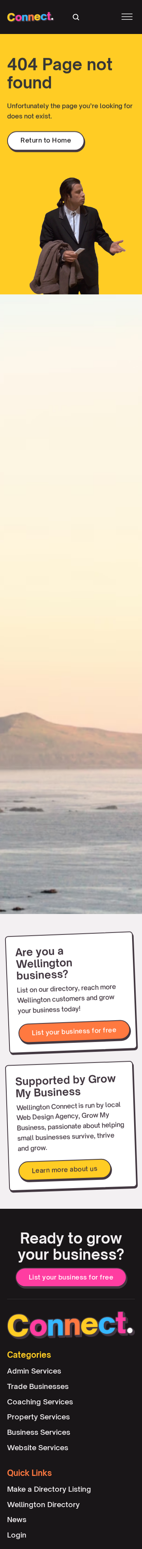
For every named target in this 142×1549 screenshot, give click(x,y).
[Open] (127, 17)
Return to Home (46, 140)
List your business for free (74, 1031)
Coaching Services (40, 1401)
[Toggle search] (76, 17)
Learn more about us (64, 1170)
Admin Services (34, 1370)
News (16, 1519)
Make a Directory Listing (49, 1489)
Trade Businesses (38, 1386)
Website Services (37, 1447)
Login (16, 1534)
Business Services (38, 1432)
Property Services (38, 1417)
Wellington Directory (43, 1504)
